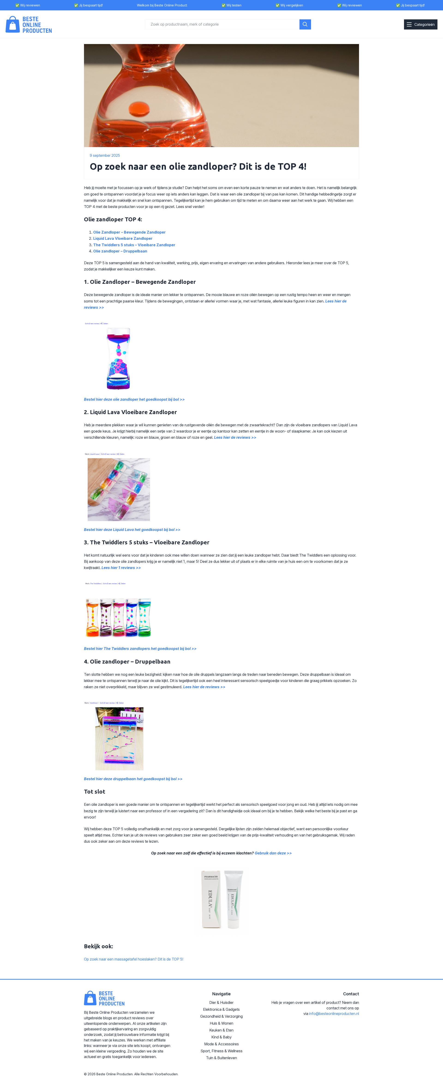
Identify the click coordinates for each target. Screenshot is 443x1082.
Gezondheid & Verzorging (221, 1016)
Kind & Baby (221, 1037)
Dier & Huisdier (221, 1002)
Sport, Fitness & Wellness (221, 1051)
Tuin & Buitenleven (221, 1057)
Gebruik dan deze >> (273, 853)
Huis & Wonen (221, 1023)
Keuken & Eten (221, 1030)
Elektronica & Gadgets (221, 1009)
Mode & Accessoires (221, 1044)
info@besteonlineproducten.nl (334, 1013)
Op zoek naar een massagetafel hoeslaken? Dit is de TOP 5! (133, 959)
